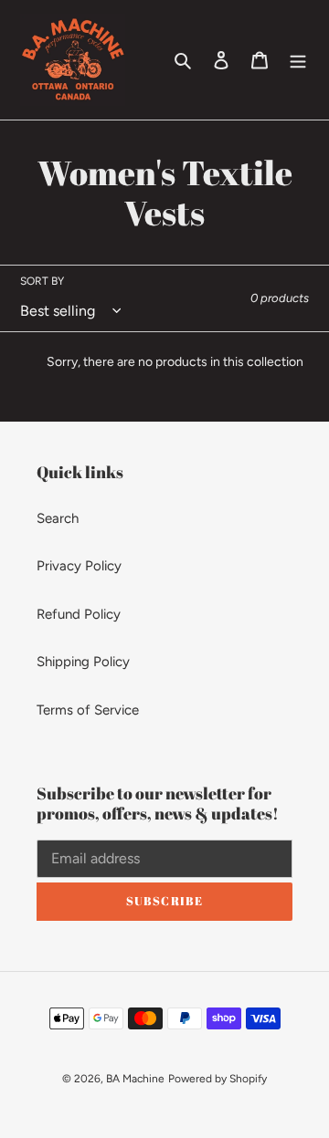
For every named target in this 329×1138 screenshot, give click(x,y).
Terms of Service (88, 710)
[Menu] (298, 59)
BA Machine (135, 1078)
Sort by (42, 281)
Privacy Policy (79, 566)
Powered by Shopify (217, 1078)
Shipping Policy (83, 661)
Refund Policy (79, 614)
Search (58, 518)
